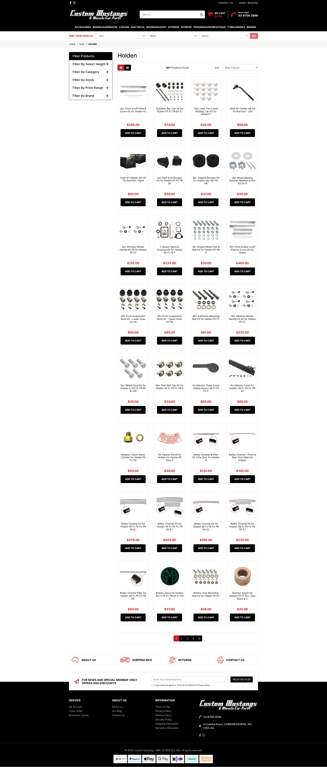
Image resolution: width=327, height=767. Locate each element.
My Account (75, 706)
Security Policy (163, 719)
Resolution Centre (79, 715)
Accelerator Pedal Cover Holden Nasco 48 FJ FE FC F (206, 388)
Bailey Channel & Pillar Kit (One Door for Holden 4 (206, 457)
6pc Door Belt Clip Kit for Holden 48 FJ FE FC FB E (169, 387)
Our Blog (117, 710)
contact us (226, 3)
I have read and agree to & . (182, 685)
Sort (217, 67)
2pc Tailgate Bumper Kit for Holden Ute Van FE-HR (206, 180)
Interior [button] (186, 27)
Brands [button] (251, 27)
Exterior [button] (173, 27)
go (254, 35)
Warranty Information (167, 728)
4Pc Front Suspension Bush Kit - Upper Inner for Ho (169, 319)
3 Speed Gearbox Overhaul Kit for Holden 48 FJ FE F (170, 249)
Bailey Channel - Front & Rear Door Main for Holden (242, 457)
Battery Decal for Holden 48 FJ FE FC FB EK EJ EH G (169, 595)
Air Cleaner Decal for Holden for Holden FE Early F (169, 457)
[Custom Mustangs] (99, 14)
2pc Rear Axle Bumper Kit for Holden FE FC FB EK (170, 180)
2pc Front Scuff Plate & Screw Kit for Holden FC (133, 110)
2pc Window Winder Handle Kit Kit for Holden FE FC (133, 249)
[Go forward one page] (199, 638)
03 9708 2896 (248, 15)
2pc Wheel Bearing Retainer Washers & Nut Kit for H (242, 180)
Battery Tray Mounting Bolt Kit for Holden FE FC (206, 594)
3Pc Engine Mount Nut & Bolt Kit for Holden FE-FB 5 (206, 249)
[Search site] (201, 14)
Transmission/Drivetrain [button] (209, 27)
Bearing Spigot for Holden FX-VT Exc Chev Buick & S (242, 595)
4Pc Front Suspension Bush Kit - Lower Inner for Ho (133, 319)
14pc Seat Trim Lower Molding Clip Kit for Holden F (206, 111)
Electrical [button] (138, 27)
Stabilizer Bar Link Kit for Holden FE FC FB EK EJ (169, 110)
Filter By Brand (83, 95)
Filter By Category (86, 72)
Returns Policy (163, 715)
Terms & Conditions (186, 685)
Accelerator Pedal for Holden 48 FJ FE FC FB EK (242, 388)
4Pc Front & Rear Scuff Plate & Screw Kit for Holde (242, 249)
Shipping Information (166, 723)
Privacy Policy (203, 685)
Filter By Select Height (89, 64)
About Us (117, 706)
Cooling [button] (124, 27)
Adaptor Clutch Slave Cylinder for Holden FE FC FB (133, 457)
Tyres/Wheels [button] (236, 27)
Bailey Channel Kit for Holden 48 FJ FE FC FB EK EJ (133, 526)
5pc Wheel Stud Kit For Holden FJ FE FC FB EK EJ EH (133, 388)
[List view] (127, 68)
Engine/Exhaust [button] (156, 27)
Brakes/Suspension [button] (105, 27)
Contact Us (118, 715)
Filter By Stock (83, 80)
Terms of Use (162, 706)
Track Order (75, 710)
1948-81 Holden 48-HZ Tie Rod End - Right (133, 179)
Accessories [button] (83, 27)
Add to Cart (133, 133)
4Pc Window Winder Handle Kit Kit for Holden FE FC (242, 319)
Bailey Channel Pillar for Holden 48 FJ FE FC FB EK (133, 595)
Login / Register (248, 3)
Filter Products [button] (83, 56)
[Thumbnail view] (121, 68)
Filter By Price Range (88, 87)
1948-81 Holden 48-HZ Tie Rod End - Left (242, 110)
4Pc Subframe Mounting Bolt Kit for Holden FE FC (206, 317)
